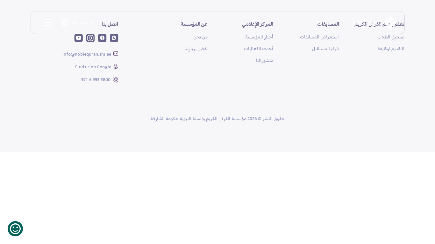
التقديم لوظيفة (390, 48)
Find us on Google (93, 66)
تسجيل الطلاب (390, 36)
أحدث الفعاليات (258, 48)
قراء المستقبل (325, 48)
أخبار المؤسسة (259, 36)
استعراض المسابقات (319, 36)
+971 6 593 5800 (95, 79)
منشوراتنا (265, 60)
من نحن (200, 36)
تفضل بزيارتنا (196, 48)
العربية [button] (80, 22)
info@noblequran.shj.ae (86, 54)
